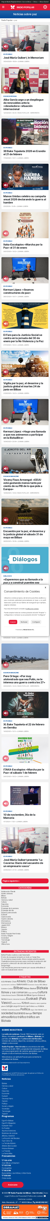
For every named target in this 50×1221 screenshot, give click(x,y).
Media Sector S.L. (28, 629)
